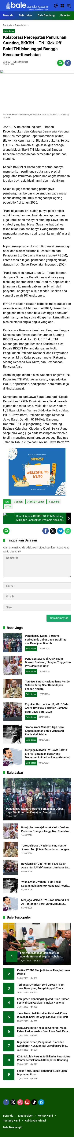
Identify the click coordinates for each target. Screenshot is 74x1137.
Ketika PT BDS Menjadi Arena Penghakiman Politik (43, 972)
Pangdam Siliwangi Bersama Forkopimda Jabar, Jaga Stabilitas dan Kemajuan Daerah (45, 639)
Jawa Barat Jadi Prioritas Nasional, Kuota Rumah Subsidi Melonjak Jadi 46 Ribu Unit (42, 1015)
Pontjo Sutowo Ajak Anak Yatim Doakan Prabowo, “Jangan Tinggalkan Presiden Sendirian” (48, 662)
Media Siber (25, 1115)
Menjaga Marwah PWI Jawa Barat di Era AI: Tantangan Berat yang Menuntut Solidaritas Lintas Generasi (47, 753)
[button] (56, 5)
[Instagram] (20, 1102)
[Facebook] (45, 531)
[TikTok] (34, 1102)
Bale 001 (7, 62)
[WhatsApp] (68, 531)
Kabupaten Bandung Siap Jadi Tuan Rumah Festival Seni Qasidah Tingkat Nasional (43, 1001)
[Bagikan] (68, 63)
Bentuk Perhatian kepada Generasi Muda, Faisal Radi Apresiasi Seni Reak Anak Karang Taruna (44, 1029)
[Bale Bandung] (26, 5)
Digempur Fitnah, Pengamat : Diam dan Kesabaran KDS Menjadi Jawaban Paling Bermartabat (41, 1044)
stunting (55, 501)
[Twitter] (53, 531)
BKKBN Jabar (36, 501)
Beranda (8, 1115)
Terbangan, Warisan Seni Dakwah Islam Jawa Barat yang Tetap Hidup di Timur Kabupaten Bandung (40, 986)
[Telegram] (60, 531)
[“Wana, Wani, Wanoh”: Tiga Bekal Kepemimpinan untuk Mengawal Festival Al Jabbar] (12, 734)
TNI (9, 506)
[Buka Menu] (62, 5)
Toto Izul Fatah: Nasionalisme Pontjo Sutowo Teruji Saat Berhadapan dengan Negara (47, 685)
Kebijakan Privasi (35, 1120)
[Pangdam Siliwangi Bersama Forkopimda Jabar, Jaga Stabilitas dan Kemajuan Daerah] (12, 642)
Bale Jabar (9, 31)
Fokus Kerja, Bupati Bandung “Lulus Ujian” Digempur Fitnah (42, 1072)
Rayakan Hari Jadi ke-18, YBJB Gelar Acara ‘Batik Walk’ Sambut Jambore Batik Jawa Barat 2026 (47, 708)
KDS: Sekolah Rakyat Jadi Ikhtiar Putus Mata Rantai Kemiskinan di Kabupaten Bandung (44, 1058)
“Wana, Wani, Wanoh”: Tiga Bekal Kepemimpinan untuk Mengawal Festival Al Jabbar (45, 731)
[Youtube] (27, 1102)
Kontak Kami (45, 1115)
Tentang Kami (11, 1120)
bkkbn (19, 501)
